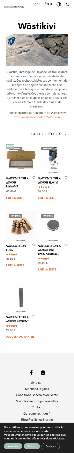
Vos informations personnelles (37, 401)
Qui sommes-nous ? (37, 413)
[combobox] (49, 134)
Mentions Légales (37, 389)
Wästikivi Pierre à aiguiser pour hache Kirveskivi (49, 250)
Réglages (51, 446)
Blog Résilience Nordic (37, 419)
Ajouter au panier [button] (20, 337)
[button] (36, 4)
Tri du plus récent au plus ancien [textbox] (49, 134)
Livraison (37, 382)
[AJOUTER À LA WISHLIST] (34, 177)
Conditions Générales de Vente (37, 395)
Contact (37, 407)
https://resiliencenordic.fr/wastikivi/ (37, 117)
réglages (58, 438)
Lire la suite (15, 198)
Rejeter (32, 446)
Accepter (13, 446)
